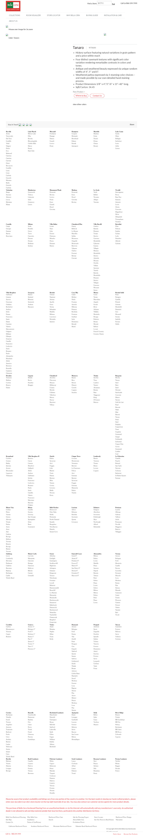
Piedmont (9, 563)
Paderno (96, 319)
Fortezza (74, 314)
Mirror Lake (32, 133)
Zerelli (74, 639)
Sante (7, 319)
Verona (117, 554)
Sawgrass (31, 292)
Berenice (9, 366)
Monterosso (75, 461)
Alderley (52, 556)
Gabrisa (117, 514)
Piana (95, 565)
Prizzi (51, 768)
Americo (9, 363)
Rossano (8, 351)
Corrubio (118, 570)
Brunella (8, 368)
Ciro (116, 312)
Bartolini (118, 224)
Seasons (117, 199)
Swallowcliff (54, 563)
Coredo (74, 387)
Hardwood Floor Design (123, 817)
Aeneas (52, 299)
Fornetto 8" (75, 573)
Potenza (74, 309)
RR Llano (118, 729)
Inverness (97, 514)
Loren (95, 561)
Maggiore (118, 527)
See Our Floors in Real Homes (104, 819)
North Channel (54, 519)
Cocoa (117, 446)
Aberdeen (97, 512)
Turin (51, 473)
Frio (29, 722)
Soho (29, 199)
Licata (52, 226)
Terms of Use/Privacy (34, 822)
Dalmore (96, 507)
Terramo (96, 197)
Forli (116, 561)
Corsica (8, 713)
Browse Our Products (130, 834)
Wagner (8, 146)
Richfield (53, 746)
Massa (8, 204)
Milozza (74, 307)
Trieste (8, 522)
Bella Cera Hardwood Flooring (16, 817)
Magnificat (118, 212)
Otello (117, 324)
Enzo (51, 202)
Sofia (7, 312)
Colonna (118, 470)
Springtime (31, 519)
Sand (117, 387)
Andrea (8, 309)
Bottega (30, 563)
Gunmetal (118, 434)
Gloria (117, 207)
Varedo (96, 270)
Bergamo (118, 376)
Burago (96, 317)
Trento (117, 597)
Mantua (8, 766)
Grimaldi (31, 575)
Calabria (8, 565)
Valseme (74, 248)
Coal (116, 454)
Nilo (95, 768)
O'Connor (97, 400)
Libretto (118, 304)
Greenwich (31, 192)
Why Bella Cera (32, 817)
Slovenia (9, 561)
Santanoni (53, 602)
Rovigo (8, 536)
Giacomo (31, 561)
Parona (117, 568)
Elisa (116, 226)
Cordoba (9, 625)
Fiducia (117, 228)
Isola (73, 319)
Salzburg (9, 554)
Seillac (74, 236)
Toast (117, 429)
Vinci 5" (30, 646)
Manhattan (31, 190)
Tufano (96, 641)
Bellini (96, 195)
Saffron (74, 658)
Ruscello (31, 713)
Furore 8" (75, 563)
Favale (96, 304)
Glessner (52, 570)
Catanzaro (118, 593)
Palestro (74, 771)
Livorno (52, 488)
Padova (30, 766)
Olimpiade (118, 217)
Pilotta (117, 763)
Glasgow (96, 509)
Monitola (96, 314)
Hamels (52, 529)
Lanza (74, 761)
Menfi (74, 326)
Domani (52, 243)
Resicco (117, 529)
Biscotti (117, 407)
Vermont (9, 377)
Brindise (74, 514)
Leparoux (9, 473)
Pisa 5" (30, 639)
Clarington (53, 720)
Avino (8, 133)
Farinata (74, 475)
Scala (29, 226)
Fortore (96, 646)
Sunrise (30, 512)
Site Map (9, 819)
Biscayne (31, 307)
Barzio (74, 377)
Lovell (52, 583)
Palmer (74, 141)
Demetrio (118, 309)
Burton (8, 742)
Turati (74, 773)
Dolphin (118, 424)
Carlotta (8, 175)
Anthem (30, 304)
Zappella (96, 631)
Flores (52, 241)
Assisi (51, 626)
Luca (117, 578)
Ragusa (74, 688)
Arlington (53, 568)
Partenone (31, 717)
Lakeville (53, 729)
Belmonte (53, 766)
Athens (52, 744)
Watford (74, 651)
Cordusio (75, 763)
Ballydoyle (53, 605)
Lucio (117, 204)
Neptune (52, 297)
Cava (7, 754)
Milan (51, 634)
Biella (51, 490)
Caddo (8, 575)
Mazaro (96, 724)
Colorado (118, 734)
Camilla (117, 299)
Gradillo (8, 141)
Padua (52, 458)
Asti (7, 532)
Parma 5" (31, 636)
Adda (117, 146)
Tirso (95, 380)
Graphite (118, 432)
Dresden (8, 376)
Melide (30, 377)
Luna (7, 170)
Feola (7, 734)
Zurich (52, 456)
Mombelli (118, 307)
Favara (52, 233)
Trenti (30, 729)
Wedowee (9, 746)
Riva (73, 380)
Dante (8, 321)
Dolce (8, 148)
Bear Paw (118, 197)
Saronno (96, 268)
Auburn (74, 671)
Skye (95, 519)
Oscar (8, 163)
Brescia (8, 544)
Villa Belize (53, 224)
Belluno (8, 539)
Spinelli (96, 636)
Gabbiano (9, 294)
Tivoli (117, 615)
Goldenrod (75, 661)
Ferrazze (118, 573)
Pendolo (96, 634)
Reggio (117, 766)
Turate (96, 233)
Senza (95, 290)
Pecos (117, 195)
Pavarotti (52, 192)
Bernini (52, 292)
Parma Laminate (121, 759)
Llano (30, 724)
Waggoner (97, 395)
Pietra (8, 512)
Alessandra (9, 356)
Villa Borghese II (33, 456)
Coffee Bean (76, 673)
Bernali (74, 324)
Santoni (52, 321)
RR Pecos (118, 732)
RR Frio (117, 722)
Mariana (8, 180)
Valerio (8, 326)
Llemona (31, 734)
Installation (30, 819)
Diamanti (75, 625)
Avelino (8, 739)
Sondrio (74, 392)
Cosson (52, 387)
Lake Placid (32, 131)
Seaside (52, 522)
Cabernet (96, 243)
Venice (52, 625)
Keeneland (9, 456)
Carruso (8, 160)
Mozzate (96, 287)
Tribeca (30, 195)
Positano (118, 507)
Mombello (97, 241)
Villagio (96, 248)
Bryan (52, 722)
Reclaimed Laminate (57, 713)
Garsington (53, 561)
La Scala (96, 190)
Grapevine (53, 622)
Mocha (117, 377)
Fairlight (52, 558)
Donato (30, 241)
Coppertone (119, 427)
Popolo (117, 461)
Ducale (117, 768)
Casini (117, 595)
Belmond (9, 153)
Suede (74, 663)
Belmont (52, 585)
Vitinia (117, 607)
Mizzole (118, 575)
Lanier (8, 744)
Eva (7, 151)
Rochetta (74, 312)
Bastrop (8, 570)
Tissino (96, 376)
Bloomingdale (32, 141)
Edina (51, 734)
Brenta (96, 390)
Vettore (96, 575)
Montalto (53, 319)
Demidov (118, 238)
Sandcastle (118, 392)
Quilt (51, 732)
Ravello (8, 131)
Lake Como (119, 131)
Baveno (52, 478)
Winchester (53, 578)
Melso (52, 761)
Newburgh (97, 522)
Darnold (52, 717)
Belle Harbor (54, 507)
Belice (95, 715)
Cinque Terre (76, 456)
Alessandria (97, 554)
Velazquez (9, 475)
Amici (95, 651)
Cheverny (53, 380)
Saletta (96, 639)
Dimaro (74, 385)
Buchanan (9, 573)
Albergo (118, 512)
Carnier (30, 573)
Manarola (75, 488)
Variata (8, 514)
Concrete (118, 395)
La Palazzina (119, 456)
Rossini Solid (119, 292)
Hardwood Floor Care (56, 817)
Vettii (95, 666)
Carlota (8, 626)
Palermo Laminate (56, 759)
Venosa (30, 771)
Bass (95, 392)
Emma (8, 314)
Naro (51, 228)
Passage (52, 136)
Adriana (96, 309)
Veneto (52, 483)
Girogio (8, 228)
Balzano (8, 761)
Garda (117, 133)
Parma (117, 583)
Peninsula (53, 517)
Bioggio (30, 385)
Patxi (95, 578)
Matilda (52, 312)
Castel (73, 294)
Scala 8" (74, 556)
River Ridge (119, 713)
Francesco (9, 344)
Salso (95, 717)
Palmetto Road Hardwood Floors (86, 826)
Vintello (8, 717)
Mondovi (31, 466)
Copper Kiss (119, 444)
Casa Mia (75, 292)
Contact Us (9, 822)
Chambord (53, 376)
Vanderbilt (53, 615)
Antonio (118, 202)
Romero (8, 636)
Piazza (96, 763)
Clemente (9, 373)
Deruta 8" (75, 570)
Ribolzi (30, 570)
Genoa (8, 517)
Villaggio (118, 532)
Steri (95, 761)
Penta (95, 773)
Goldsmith (118, 439)
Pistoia (52, 475)
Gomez (8, 461)
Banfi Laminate (33, 759)
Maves (52, 397)
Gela (51, 231)
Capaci (52, 763)
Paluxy (117, 724)
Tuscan (117, 625)
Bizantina (97, 771)
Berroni (74, 466)
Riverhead (75, 138)
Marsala (117, 590)
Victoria (8, 631)
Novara (52, 493)
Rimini (52, 470)
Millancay (53, 385)
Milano (30, 224)
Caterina (8, 156)
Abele (8, 361)
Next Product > (79, 92)
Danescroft (53, 607)
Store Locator (98, 817)
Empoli (74, 649)
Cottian (8, 509)
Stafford (52, 727)
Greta (95, 136)
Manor (117, 397)
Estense (8, 231)
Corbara (96, 663)
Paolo (8, 353)
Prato (117, 294)
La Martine (53, 593)
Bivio (95, 307)
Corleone (53, 776)
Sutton (8, 749)
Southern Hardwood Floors (40, 826)
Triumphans (119, 219)
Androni (96, 626)
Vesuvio (96, 644)
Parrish (74, 143)
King (95, 397)
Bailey (8, 463)
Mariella (96, 131)
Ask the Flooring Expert (81, 817)
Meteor (74, 698)
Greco (30, 231)
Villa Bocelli (98, 224)
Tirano (96, 463)
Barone (74, 732)
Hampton (75, 131)
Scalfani (74, 317)
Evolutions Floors (78, 822)
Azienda (96, 258)
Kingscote (53, 573)
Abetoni (8, 197)
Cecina (52, 485)
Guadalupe (31, 739)
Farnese (117, 478)
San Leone (75, 734)
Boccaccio (9, 165)
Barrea (8, 233)
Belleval (74, 228)
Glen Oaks (53, 512)
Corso (95, 294)
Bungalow (53, 524)
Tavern (117, 400)
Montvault (75, 243)
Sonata (117, 317)
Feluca (74, 470)
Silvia (117, 214)
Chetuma (52, 236)
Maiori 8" (75, 565)
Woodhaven (53, 527)
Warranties (119, 819)
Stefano (96, 766)
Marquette (31, 558)
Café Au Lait (119, 402)
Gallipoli (31, 468)
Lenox (30, 204)
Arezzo (117, 556)
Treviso (8, 541)
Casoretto (31, 236)
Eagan (52, 737)
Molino (74, 297)
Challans (8, 304)
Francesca (9, 317)
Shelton (8, 380)
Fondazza (53, 133)
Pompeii (96, 625)
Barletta (30, 720)
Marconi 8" (75, 575)
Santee (74, 656)
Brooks (30, 138)
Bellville (52, 724)
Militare (8, 334)
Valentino (9, 190)
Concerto (118, 209)
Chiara (96, 143)
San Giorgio (32, 517)
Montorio (118, 563)
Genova (30, 625)
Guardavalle (32, 715)
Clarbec (74, 251)
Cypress (117, 737)
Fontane (74, 302)
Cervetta (52, 209)
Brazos (117, 715)
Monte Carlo (32, 554)
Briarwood (53, 509)
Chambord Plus (77, 224)
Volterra (118, 636)
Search (51, 819)
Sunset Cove (54, 532)
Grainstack (31, 527)
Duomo (30, 238)
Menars (52, 383)
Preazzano (118, 522)
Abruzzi (8, 519)
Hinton (30, 294)
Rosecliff (52, 590)
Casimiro (9, 371)
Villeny (52, 405)
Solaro (8, 751)
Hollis (51, 514)
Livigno (8, 768)
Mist (116, 412)
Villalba (96, 312)
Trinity (117, 717)
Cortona (118, 639)
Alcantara (97, 387)
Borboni (8, 732)
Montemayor (10, 629)
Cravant (74, 258)
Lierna (117, 148)
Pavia (51, 495)
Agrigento (75, 713)
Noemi (96, 138)
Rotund (117, 463)
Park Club (31, 151)
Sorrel (74, 678)
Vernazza (75, 463)
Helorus (117, 631)
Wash (117, 409)
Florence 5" (31, 649)
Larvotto (31, 556)
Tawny (117, 380)
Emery (74, 226)
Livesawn (75, 522)
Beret (29, 524)
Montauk (75, 136)
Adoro (74, 509)
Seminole (31, 302)
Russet (74, 668)
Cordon (8, 383)
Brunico (30, 458)
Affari (74, 766)
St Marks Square (120, 475)
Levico (52, 143)
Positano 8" (75, 561)
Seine (29, 522)
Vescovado (9, 136)
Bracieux (52, 402)
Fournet (74, 253)
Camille (30, 509)
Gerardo (8, 178)
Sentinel (30, 297)
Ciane (95, 720)
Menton (96, 251)
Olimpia (8, 336)
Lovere (96, 468)
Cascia (30, 461)
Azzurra (8, 727)
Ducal (51, 207)
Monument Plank (55, 190)
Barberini (118, 473)
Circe (7, 737)
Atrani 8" (75, 558)
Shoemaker (9, 470)
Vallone (117, 517)
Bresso (96, 321)
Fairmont (31, 565)
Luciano (74, 507)
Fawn (51, 304)
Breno (95, 466)
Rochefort (9, 307)
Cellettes (52, 392)
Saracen (96, 568)
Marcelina (97, 299)
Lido (51, 468)
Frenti (30, 732)
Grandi (52, 141)
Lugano (30, 376)
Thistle (74, 666)
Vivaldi (117, 190)
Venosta (96, 202)
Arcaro (8, 468)
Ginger (117, 437)
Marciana (31, 500)
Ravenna (9, 568)
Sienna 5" (31, 641)
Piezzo (74, 700)
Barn (116, 385)
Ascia (7, 527)
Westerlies (53, 612)
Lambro (96, 383)
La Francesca (76, 468)
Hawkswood (54, 610)
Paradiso (30, 383)
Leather (117, 451)
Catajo (8, 226)
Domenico (97, 649)
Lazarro (30, 763)
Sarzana (8, 195)
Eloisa (95, 141)
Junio (7, 348)
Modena (74, 190)
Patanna (52, 778)
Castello (8, 224)
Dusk (117, 419)
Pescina (30, 737)
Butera (52, 246)
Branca (8, 385)
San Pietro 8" (76, 568)
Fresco (117, 771)
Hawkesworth (54, 600)
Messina (52, 629)
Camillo (8, 341)
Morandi (53, 131)
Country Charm (99, 334)
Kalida (52, 742)
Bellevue (31, 568)
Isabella (117, 319)
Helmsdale (97, 527)
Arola (117, 519)
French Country (99, 331)
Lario (117, 143)
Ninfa (73, 299)
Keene (30, 148)
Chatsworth (53, 617)
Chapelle (74, 241)
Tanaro (96, 385)
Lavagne (74, 717)
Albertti (117, 241)
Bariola (96, 228)
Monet (30, 507)
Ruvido (8, 759)
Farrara (74, 683)
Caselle (117, 565)
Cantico (96, 226)
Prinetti (117, 302)
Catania (117, 602)
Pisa (116, 585)
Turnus (8, 722)
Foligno (30, 505)
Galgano (8, 331)
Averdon (52, 377)
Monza (96, 292)
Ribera (96, 556)
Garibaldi (75, 720)
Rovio (30, 380)
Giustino (118, 221)
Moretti (96, 324)
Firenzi (117, 605)
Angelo (96, 302)
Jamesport (75, 146)
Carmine (8, 324)
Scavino (96, 654)
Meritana (9, 202)
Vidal (7, 143)
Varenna (96, 461)
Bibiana (52, 314)
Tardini (117, 761)
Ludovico (9, 346)
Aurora (8, 299)
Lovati (96, 329)
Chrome (118, 390)
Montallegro (76, 739)
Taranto (117, 610)
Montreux (75, 238)
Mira (51, 480)
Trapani (52, 773)
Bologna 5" (31, 629)
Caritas (117, 233)
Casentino (118, 626)
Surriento (75, 517)
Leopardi (96, 661)
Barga (8, 192)
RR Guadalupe (120, 720)
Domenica (75, 321)
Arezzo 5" (31, 626)
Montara (75, 376)
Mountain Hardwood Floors (62, 826)
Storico (96, 236)
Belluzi (96, 326)
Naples (52, 631)
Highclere (53, 565)
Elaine (8, 387)
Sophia (117, 231)
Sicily (51, 639)
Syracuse (52, 461)
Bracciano (9, 236)
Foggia (52, 466)
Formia (30, 768)
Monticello (53, 597)
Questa (74, 519)
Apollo (52, 302)
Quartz (74, 654)
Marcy (30, 146)
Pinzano (96, 231)
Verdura (96, 722)
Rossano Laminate (100, 759)
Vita (73, 636)
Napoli (96, 570)
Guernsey (9, 302)
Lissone (8, 297)
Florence (118, 600)
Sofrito (30, 478)
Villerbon (53, 395)
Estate (52, 554)
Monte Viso (10, 507)
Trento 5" (31, 644)
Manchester (53, 715)
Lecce (8, 556)
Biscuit (117, 414)
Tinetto (74, 493)
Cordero (8, 458)
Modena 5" (31, 634)
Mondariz (9, 358)
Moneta (96, 260)
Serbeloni (118, 141)
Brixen (74, 383)
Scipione (9, 339)
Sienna (117, 588)
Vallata (96, 265)
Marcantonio (10, 329)
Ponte (51, 146)
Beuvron (74, 246)
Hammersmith (54, 588)
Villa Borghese (11, 292)
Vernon (52, 575)
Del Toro (9, 138)
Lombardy (97, 456)
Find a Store (117, 834)
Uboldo (96, 263)
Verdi (95, 192)
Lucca (8, 199)
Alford (96, 524)
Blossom (30, 299)
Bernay (74, 256)
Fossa (95, 668)
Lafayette (31, 197)
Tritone (52, 294)
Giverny (30, 514)
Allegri (96, 199)
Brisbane (31, 243)
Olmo (117, 136)
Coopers (74, 133)
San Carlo (118, 466)
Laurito (117, 509)
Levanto (74, 458)
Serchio (96, 377)
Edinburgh (97, 517)
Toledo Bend (10, 578)
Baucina (30, 502)
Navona (117, 468)
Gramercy (31, 202)
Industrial (118, 441)
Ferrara (117, 321)
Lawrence (53, 317)
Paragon (118, 297)
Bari (116, 612)
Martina (96, 133)
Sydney (30, 246)
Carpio (8, 634)
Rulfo (8, 183)
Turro (30, 233)
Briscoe (96, 402)
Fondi (8, 720)
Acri (51, 463)
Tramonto (9, 729)
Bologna (118, 558)
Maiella (96, 563)
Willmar (52, 739)
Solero (96, 588)
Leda (117, 236)
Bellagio (118, 138)
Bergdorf (53, 620)
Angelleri (9, 724)
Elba (29, 136)
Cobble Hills (32, 143)
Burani (96, 146)
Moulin (52, 390)
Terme (96, 297)
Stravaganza (119, 192)
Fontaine (52, 580)
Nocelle (117, 524)
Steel (116, 383)
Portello (30, 228)
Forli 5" (30, 631)
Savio (95, 629)
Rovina (52, 195)
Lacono (74, 722)
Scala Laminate (77, 759)
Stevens (8, 466)
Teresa (52, 307)
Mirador (52, 238)
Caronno (96, 238)
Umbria (8, 534)
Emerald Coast (77, 554)
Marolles (74, 233)
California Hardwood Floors (18, 826)
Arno (7, 529)
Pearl (117, 405)
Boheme (74, 512)
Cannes (96, 246)
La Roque (75, 231)
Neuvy (52, 400)
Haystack (75, 676)
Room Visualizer (33, 15)
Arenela (74, 304)
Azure (74, 695)
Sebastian (53, 309)
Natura (52, 138)
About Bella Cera (78, 819)
